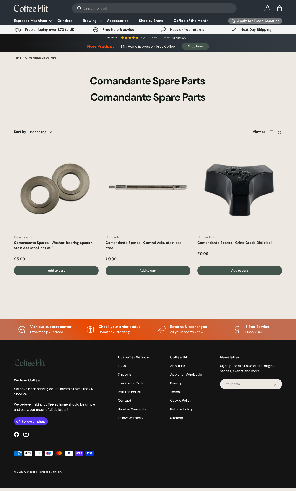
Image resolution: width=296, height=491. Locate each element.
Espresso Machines (30, 20)
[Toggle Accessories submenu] (132, 20)
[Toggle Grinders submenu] (75, 20)
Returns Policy (181, 409)
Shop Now (195, 46)
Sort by (20, 131)
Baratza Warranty (132, 409)
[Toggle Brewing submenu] (100, 20)
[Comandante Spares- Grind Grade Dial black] (239, 189)
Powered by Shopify (50, 471)
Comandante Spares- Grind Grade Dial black (235, 242)
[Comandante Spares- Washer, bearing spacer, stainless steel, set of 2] (56, 189)
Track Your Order (131, 383)
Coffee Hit (30, 471)
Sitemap (176, 417)
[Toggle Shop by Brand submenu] (166, 20)
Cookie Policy (180, 400)
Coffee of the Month (191, 20)
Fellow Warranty (130, 417)
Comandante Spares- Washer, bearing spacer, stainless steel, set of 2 (53, 245)
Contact (124, 400)
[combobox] (154, 8)
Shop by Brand (151, 20)
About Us (177, 366)
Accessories (117, 20)
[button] (279, 8)
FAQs (122, 366)
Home (17, 58)
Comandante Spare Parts (41, 58)
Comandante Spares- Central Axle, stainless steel (143, 245)
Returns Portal (129, 392)
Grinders (64, 20)
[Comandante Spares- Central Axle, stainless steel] (148, 189)
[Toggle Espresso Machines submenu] (50, 20)
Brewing (90, 20)
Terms (175, 392)
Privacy (176, 383)
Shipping (124, 374)
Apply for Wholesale (186, 374)
